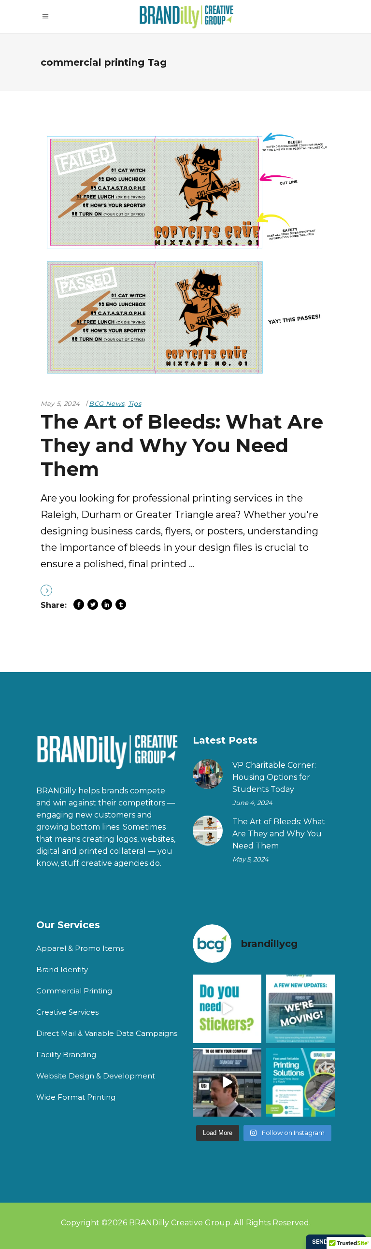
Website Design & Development (95, 1075)
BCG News (106, 403)
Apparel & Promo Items (80, 948)
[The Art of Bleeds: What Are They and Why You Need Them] (185, 254)
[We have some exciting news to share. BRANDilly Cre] (300, 1009)
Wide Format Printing (75, 1097)
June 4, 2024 (252, 802)
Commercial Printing (74, 990)
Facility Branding (66, 1054)
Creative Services (67, 1012)
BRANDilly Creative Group (179, 1222)
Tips (135, 403)
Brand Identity (62, 969)
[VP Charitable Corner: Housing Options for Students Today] (208, 774)
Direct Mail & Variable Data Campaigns (106, 1033)
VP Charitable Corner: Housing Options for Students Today (274, 777)
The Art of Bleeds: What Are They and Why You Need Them (182, 445)
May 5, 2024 (60, 403)
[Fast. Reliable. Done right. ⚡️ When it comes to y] (300, 1082)
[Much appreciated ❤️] (227, 1082)
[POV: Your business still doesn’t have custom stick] (227, 1009)
